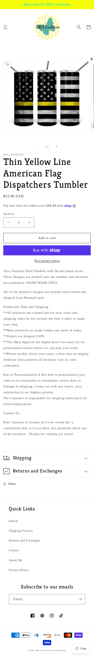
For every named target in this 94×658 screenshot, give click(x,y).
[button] (5, 27)
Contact (14, 550)
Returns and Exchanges (24, 540)
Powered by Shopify (57, 650)
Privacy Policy (19, 570)
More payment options (47, 260)
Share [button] (12, 483)
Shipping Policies (21, 530)
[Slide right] (56, 146)
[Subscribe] (80, 599)
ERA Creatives (41, 650)
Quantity (8, 213)
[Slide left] (37, 146)
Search (13, 521)
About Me (15, 560)
